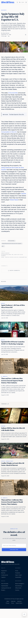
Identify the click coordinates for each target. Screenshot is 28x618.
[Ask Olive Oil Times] (24, 614)
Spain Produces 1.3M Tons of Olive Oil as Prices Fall (13, 306)
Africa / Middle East (7, 461)
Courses (17, 590)
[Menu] (26, 2)
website (23, 193)
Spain (2, 257)
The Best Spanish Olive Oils (16, 114)
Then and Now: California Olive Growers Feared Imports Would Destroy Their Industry (12, 380)
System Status (19, 603)
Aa (8, 36)
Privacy (7, 603)
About (8, 601)
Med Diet (3, 572)
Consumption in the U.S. (9, 132)
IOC (3, 246)
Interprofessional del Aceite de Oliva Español (11, 243)
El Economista (13, 93)
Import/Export (5, 253)
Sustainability (18, 577)
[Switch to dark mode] (20, 2)
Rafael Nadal (14, 200)
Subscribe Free (14, 549)
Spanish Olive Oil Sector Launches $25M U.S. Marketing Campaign (12, 343)
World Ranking (18, 585)
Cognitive (3, 577)
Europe (3, 426)
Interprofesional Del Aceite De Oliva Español (12, 255)
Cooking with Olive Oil (6, 588)
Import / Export (18, 575)
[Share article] (25, 35)
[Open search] (17, 2)
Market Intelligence (19, 583)
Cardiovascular (4, 575)
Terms (12, 603)
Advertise (19, 601)
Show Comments (15, 270)
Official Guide (18, 588)
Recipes (3, 590)
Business (4, 10)
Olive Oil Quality (4, 583)
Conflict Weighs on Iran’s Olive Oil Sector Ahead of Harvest (12, 464)
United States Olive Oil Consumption (16, 257)
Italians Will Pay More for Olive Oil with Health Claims (13, 429)
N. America (4, 376)
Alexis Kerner (6, 33)
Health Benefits (4, 585)
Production (17, 572)
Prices (16, 570)
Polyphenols (4, 570)
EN (23, 2)
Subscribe (13, 601)
